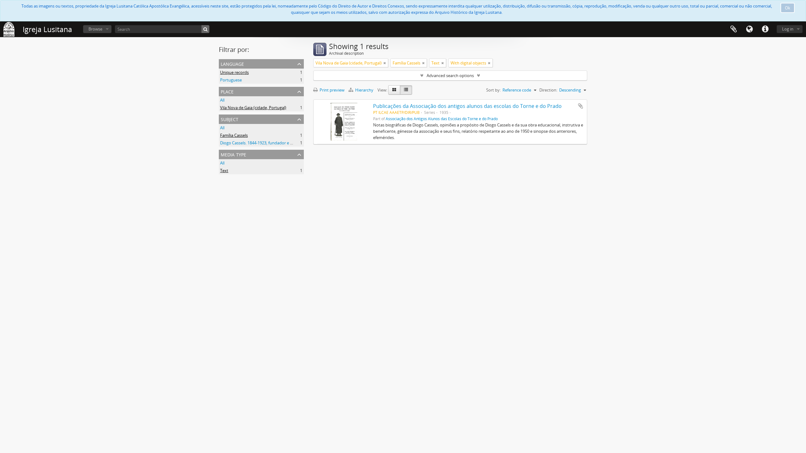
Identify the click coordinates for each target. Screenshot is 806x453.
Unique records (234, 72)
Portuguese (231, 80)
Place (227, 91)
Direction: (548, 90)
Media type (233, 154)
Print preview (331, 90)
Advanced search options (450, 75)
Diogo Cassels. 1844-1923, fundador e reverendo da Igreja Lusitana (281, 143)
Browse (95, 29)
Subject (229, 119)
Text (224, 170)
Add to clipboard (580, 106)
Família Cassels (234, 135)
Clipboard (733, 29)
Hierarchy (364, 90)
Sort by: (493, 90)
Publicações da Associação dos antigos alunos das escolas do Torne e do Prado (467, 106)
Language (749, 29)
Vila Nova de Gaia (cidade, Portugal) (253, 107)
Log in (787, 29)
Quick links (765, 29)
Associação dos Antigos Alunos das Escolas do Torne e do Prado (442, 118)
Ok (787, 8)
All (222, 100)
